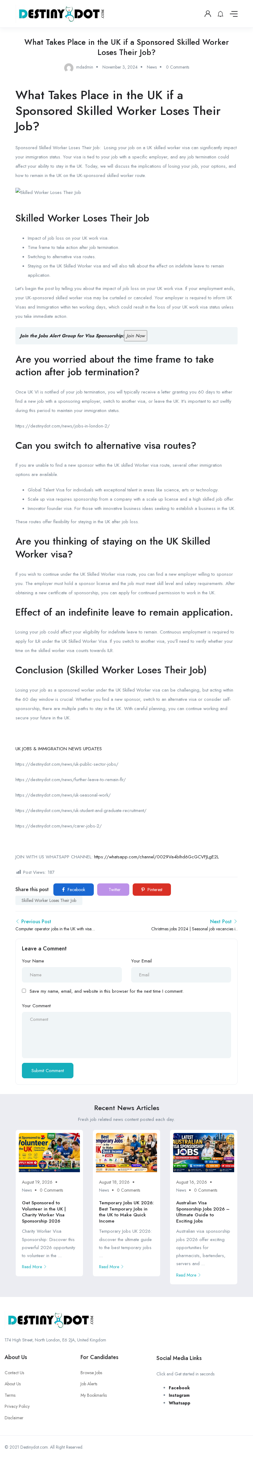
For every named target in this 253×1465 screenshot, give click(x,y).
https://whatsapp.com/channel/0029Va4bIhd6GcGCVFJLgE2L (156, 856)
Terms (10, 1395)
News (152, 67)
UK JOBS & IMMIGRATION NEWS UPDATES (58, 748)
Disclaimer (14, 1418)
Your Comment (36, 1005)
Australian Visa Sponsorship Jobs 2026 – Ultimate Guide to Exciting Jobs (203, 1211)
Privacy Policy (17, 1406)
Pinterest (154, 889)
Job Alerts (89, 1384)
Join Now (135, 335)
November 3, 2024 (120, 67)
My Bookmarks (94, 1395)
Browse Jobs (91, 1373)
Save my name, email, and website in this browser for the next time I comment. (107, 991)
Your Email (141, 961)
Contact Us (14, 1373)
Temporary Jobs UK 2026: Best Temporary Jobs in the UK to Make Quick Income (126, 1211)
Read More (32, 1267)
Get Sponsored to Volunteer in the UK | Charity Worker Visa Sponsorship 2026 (44, 1211)
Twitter (114, 889)
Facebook (75, 889)
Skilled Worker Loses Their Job (49, 900)
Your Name (33, 961)
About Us (13, 1384)
